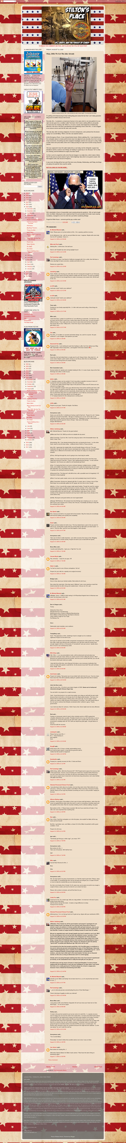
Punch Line (30, 242)
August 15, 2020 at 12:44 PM (58, 971)
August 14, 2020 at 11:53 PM (58, 916)
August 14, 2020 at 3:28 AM (57, 362)
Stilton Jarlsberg (55, 429)
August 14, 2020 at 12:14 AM (58, 252)
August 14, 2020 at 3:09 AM (57, 349)
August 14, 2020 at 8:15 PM (57, 871)
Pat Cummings (54, 257)
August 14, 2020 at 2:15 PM (57, 794)
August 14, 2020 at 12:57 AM (58, 327)
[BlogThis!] (74, 222)
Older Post (98, 1067)
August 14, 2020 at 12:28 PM (58, 754)
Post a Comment (53, 1060)
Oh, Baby (29, 246)
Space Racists (31, 244)
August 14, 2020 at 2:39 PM (57, 812)
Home (74, 1067)
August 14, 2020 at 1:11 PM (57, 763)
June (28, 257)
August (29, 217)
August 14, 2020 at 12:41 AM (58, 290)
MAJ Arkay (53, 653)
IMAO (25, 318)
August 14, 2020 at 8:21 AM (57, 599)
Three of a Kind (31, 230)
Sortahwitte (53, 759)
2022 (27, 202)
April (28, 262)
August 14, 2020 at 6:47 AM (57, 530)
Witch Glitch (30, 232)
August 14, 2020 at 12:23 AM (58, 281)
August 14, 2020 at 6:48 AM (57, 541)
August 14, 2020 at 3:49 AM (57, 373)
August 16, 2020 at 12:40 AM (58, 995)
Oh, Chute (29, 248)
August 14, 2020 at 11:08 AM (58, 726)
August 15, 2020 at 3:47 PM (57, 982)
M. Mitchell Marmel (55, 230)
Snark (52, 522)
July (28, 255)
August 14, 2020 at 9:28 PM (57, 906)
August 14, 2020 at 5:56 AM (57, 423)
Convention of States (29, 316)
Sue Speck (53, 511)
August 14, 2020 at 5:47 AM (57, 407)
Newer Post (50, 1067)
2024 (27, 197)
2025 (27, 195)
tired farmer (53, 674)
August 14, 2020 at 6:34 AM (57, 506)
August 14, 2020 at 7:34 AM (57, 573)
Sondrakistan (27, 320)
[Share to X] (75, 222)
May (28, 259)
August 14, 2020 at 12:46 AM (58, 300)
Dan (51, 817)
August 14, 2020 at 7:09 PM (57, 840)
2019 (27, 271)
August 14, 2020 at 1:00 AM (57, 338)
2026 (27, 193)
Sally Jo (52, 566)
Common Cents (28, 314)
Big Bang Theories (32, 228)
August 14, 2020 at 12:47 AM (58, 311)
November (30, 211)
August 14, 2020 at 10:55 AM (58, 709)
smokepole (53, 732)
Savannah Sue (54, 343)
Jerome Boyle (54, 556)
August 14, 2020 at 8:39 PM (57, 892)
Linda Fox (53, 897)
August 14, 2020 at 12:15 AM (58, 266)
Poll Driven (30, 225)
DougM (52, 746)
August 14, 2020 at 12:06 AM (58, 239)
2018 (27, 274)
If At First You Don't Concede (32, 222)
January (29, 268)
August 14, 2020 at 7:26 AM (57, 561)
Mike (51, 860)
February (30, 266)
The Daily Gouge (28, 322)
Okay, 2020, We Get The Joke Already (33, 239)
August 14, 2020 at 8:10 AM (57, 588)
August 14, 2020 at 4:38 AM (57, 398)
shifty (52, 403)
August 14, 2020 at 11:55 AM (58, 741)
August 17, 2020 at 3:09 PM (57, 1056)
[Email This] (72, 222)
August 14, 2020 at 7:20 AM (57, 551)
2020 (27, 206)
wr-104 (52, 286)
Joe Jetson (53, 1047)
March (29, 264)
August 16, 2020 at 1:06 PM (57, 1042)
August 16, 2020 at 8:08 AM (57, 1006)
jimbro (52, 379)
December (30, 208)
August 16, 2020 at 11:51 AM (58, 1029)
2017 (27, 276)
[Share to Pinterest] (79, 222)
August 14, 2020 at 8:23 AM (57, 628)
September (30, 215)
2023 (27, 200)
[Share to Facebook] (77, 222)
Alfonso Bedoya (55, 799)
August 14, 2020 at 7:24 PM (57, 855)
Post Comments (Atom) (60, 1070)
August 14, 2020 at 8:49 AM (57, 668)
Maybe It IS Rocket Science (34, 219)
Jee (51, 332)
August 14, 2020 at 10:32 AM (58, 680)
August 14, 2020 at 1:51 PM (57, 779)
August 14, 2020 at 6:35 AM (57, 517)
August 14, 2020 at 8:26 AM (57, 647)
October (29, 213)
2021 (27, 204)
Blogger (73, 1136)
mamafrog (53, 271)
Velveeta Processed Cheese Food (60, 785)
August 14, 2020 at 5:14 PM (57, 831)
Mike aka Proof (54, 244)
